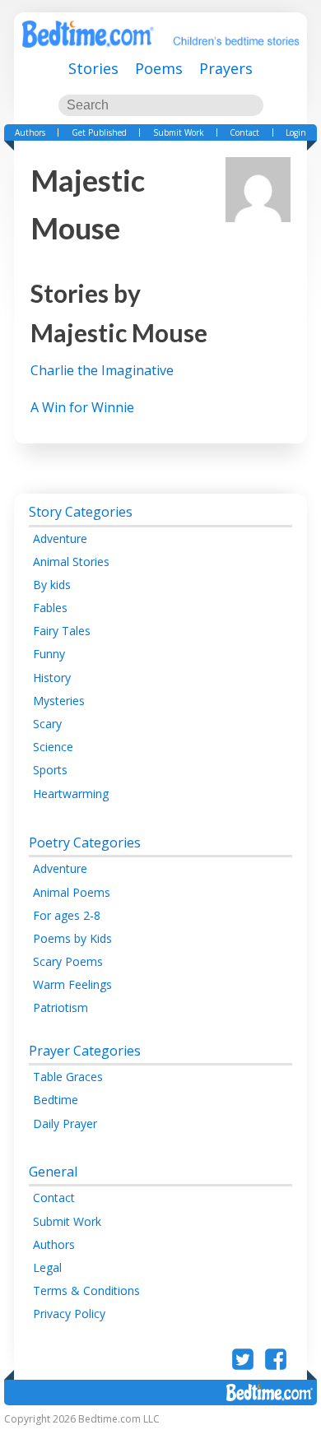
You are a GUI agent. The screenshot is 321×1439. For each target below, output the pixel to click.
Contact (244, 132)
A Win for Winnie (82, 407)
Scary (47, 723)
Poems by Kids (72, 938)
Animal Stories (71, 561)
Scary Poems (68, 961)
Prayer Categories (85, 1051)
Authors (30, 132)
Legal (47, 1267)
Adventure (60, 538)
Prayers (226, 68)
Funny (49, 653)
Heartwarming (71, 793)
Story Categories (81, 512)
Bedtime (55, 1099)
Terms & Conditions (86, 1290)
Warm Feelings (72, 984)
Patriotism (60, 1007)
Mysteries (59, 700)
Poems (159, 68)
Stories (93, 68)
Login (296, 132)
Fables (50, 607)
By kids (52, 584)
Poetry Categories (85, 842)
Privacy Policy (69, 1313)
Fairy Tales (62, 630)
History (52, 677)
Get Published (99, 132)
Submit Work (178, 132)
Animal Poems (71, 892)
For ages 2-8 (66, 915)
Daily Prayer (65, 1123)
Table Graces (68, 1076)
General (53, 1172)
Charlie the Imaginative (102, 370)
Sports (50, 770)
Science (53, 746)
